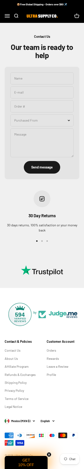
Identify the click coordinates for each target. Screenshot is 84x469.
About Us (11, 358)
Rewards (53, 358)
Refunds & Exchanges (20, 375)
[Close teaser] (49, 454)
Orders (51, 350)
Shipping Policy (16, 383)
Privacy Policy (14, 390)
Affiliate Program (17, 366)
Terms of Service (16, 399)
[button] (26, 462)
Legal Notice (13, 407)
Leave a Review (57, 366)
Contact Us (13, 350)
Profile (51, 375)
